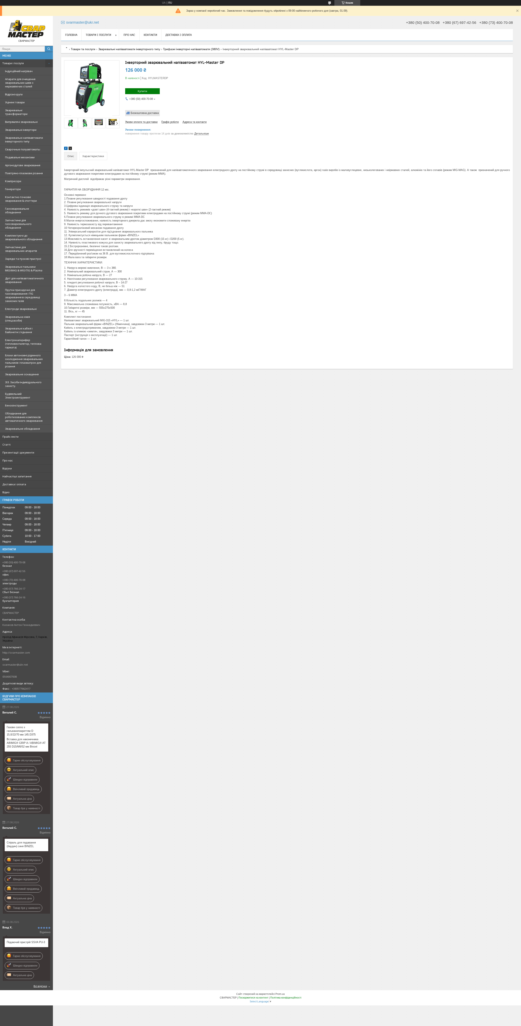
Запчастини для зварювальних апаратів (21, 249)
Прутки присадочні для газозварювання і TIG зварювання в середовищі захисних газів (22, 295)
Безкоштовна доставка (145, 112)
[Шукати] (49, 49)
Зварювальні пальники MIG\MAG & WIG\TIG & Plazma (23, 268)
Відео (6, 492)
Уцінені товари (15, 102)
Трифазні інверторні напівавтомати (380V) (191, 49)
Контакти (150, 34)
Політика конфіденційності (285, 997)
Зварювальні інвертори (20, 130)
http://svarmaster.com (16, 652)
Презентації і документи (18, 452)
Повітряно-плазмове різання (24, 173)
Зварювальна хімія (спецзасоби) (17, 318)
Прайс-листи (10, 436)
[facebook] (66, 149)
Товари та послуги (83, 49)
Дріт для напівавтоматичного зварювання (24, 280)
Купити (142, 91)
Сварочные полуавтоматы (22, 149)
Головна (71, 34)
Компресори (13, 181)
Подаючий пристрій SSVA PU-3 (26, 942)
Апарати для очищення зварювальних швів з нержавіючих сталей (20, 82)
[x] (70, 149)
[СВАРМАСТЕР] (26, 29)
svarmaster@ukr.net (15, 664)
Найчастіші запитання (17, 476)
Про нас (7, 460)
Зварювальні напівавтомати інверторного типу (24, 139)
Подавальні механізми (20, 157)
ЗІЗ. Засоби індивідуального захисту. (23, 384)
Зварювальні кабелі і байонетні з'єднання (19, 330)
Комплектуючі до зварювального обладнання (23, 237)
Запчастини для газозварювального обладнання (18, 223)
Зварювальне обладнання (22, 428)
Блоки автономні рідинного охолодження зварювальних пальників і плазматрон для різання (24, 360)
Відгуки (7, 468)
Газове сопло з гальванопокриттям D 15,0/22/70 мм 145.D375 (21, 731)
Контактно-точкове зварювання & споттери (21, 199)
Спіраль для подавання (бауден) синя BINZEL (21, 844)
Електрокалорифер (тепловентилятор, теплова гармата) (23, 343)
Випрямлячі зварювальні (21, 122)
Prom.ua (280, 994)
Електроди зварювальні (21, 309)
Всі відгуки (40, 986)
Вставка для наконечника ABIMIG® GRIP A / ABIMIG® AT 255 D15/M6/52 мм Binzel (26, 743)
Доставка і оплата (14, 484)
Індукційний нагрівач (19, 71)
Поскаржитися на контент (253, 997)
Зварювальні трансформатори (16, 112)
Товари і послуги (13, 63)
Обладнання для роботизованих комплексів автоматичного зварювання (24, 417)
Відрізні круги (14, 94)
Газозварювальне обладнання (17, 210)
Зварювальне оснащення (22, 374)
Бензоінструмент (16, 405)
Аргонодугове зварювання (22, 165)
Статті (6, 444)
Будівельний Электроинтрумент (17, 395)
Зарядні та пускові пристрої (23, 259)
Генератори (13, 189)
